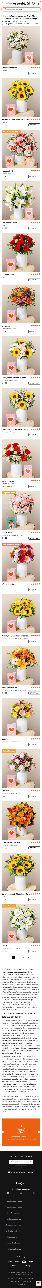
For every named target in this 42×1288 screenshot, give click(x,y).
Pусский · (25, 1281)
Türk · (31, 1281)
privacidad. (29, 1172)
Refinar (38, 1283)
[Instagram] (21, 1193)
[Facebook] (8, 1193)
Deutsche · (24, 1278)
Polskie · (11, 1281)
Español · (11, 1278)
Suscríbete (21, 1168)
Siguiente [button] (39, 1132)
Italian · (30, 1278)
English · (18, 1281)
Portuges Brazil (21, 1284)
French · (17, 1278)
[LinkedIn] (34, 1193)
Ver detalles (34, 73)
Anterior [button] (3, 1132)
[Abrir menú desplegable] (35, 1201)
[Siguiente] (28, 958)
